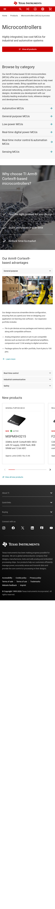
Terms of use (21, 581)
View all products (29, 49)
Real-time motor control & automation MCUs (24, 142)
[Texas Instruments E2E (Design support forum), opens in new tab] (41, 529)
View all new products (14, 477)
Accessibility (7, 578)
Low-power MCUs (12, 124)
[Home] (27, 3)
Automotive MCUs (13, 108)
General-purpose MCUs (16, 116)
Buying (5, 512)
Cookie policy (21, 578)
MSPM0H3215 (23, 433)
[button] (5, 9)
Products (14, 16)
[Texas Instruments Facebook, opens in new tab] (13, 529)
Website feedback (9, 585)
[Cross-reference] (28, 9)
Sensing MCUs (10, 151)
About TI (5, 493)
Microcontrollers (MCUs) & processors (36, 16)
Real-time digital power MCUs (19, 132)
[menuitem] (20, 9)
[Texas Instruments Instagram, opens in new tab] (3, 529)
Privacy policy (35, 578)
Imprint (23, 585)
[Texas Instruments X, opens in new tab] (22, 529)
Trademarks (35, 581)
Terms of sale (7, 581)
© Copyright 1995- (12, 591)
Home (4, 16)
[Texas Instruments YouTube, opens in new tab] (51, 529)
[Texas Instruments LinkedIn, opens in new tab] (32, 529)
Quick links (6, 502)
